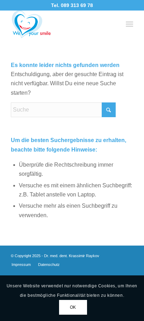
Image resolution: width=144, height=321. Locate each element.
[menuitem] (129, 24)
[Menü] (129, 24)
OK (73, 307)
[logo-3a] (60, 24)
